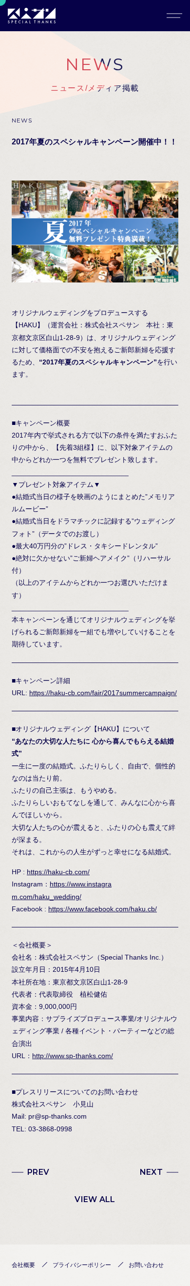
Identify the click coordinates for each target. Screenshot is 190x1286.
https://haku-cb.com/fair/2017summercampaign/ (103, 693)
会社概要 (23, 1265)
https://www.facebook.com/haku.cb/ (102, 909)
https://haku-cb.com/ (58, 872)
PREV (38, 1172)
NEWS (22, 120)
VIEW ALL (95, 1199)
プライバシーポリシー (82, 1265)
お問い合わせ (146, 1265)
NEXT (151, 1172)
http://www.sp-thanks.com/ (72, 1056)
